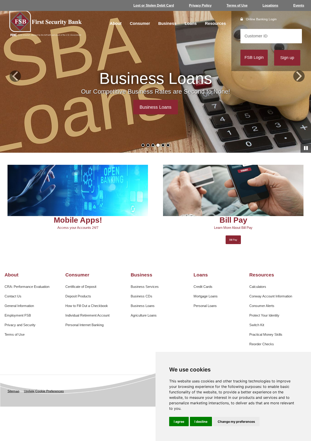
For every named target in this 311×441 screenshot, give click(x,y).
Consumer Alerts (261, 306)
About (11, 274)
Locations (270, 5)
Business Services (145, 287)
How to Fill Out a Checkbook (86, 306)
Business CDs (141, 296)
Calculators (257, 287)
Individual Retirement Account (87, 315)
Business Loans (143, 306)
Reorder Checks (261, 344)
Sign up (287, 57)
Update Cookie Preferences (44, 391)
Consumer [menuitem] (140, 23)
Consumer (77, 274)
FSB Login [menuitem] (254, 57)
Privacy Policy (200, 5)
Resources (261, 274)
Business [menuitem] (167, 23)
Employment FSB (18, 315)
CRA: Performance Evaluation (27, 287)
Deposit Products (78, 296)
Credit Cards (203, 287)
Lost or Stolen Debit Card (153, 5)
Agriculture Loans (144, 315)
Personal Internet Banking (84, 325)
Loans (201, 274)
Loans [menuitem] (191, 23)
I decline (200, 421)
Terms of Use (237, 5)
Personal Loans (205, 306)
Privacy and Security (20, 325)
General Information (19, 306)
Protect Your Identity (264, 315)
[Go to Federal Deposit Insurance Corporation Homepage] (45, 34)
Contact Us (13, 296)
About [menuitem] (116, 23)
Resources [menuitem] (215, 23)
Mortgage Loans (206, 296)
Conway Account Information (270, 296)
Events (298, 5)
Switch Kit (256, 325)
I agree (179, 421)
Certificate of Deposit (80, 287)
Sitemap (13, 391)
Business (141, 274)
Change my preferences (236, 421)
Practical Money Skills (265, 334)
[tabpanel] (155, 76)
